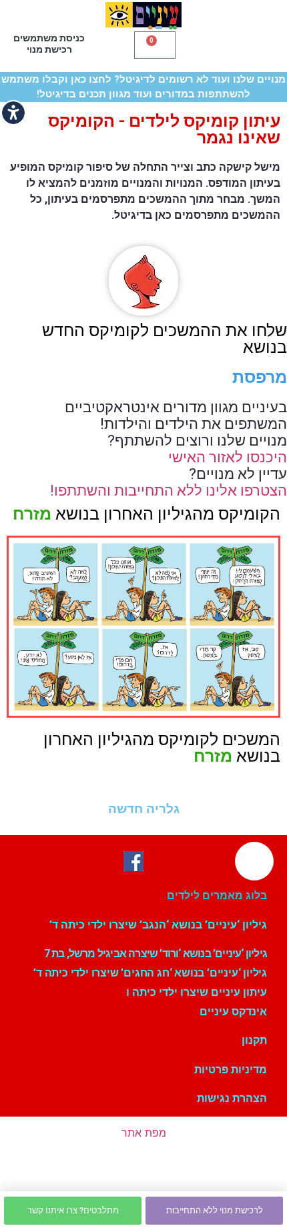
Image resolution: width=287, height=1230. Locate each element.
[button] (223, 43)
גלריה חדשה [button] (144, 808)
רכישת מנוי (49, 49)
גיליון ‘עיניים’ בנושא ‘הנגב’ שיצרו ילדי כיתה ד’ (158, 924)
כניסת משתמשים (49, 38)
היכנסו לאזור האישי (227, 457)
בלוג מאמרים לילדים (217, 895)
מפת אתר (143, 1132)
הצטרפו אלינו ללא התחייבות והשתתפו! (168, 490)
